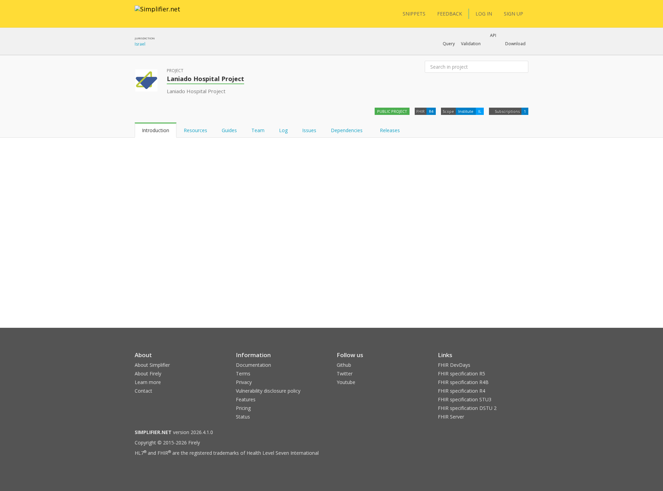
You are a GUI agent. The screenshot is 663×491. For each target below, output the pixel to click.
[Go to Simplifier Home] (157, 13)
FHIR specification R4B (463, 382)
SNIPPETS (414, 13)
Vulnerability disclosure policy (268, 390)
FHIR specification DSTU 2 (467, 408)
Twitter (345, 373)
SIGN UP (513, 13)
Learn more (148, 382)
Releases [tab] (390, 130)
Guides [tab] (229, 130)
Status (243, 416)
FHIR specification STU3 (464, 399)
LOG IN (483, 13)
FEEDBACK (449, 13)
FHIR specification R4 (461, 390)
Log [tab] (283, 130)
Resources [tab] (195, 130)
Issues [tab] (309, 130)
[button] (449, 44)
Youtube (346, 382)
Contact (143, 390)
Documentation (253, 365)
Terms (243, 373)
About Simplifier (152, 365)
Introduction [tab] (155, 130)
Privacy (244, 382)
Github (344, 365)
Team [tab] (258, 130)
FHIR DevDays (454, 365)
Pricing (243, 408)
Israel (140, 44)
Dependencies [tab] (347, 130)
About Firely (148, 373)
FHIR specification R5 (461, 373)
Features (246, 399)
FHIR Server (451, 416)
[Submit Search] (522, 67)
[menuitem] (491, 158)
